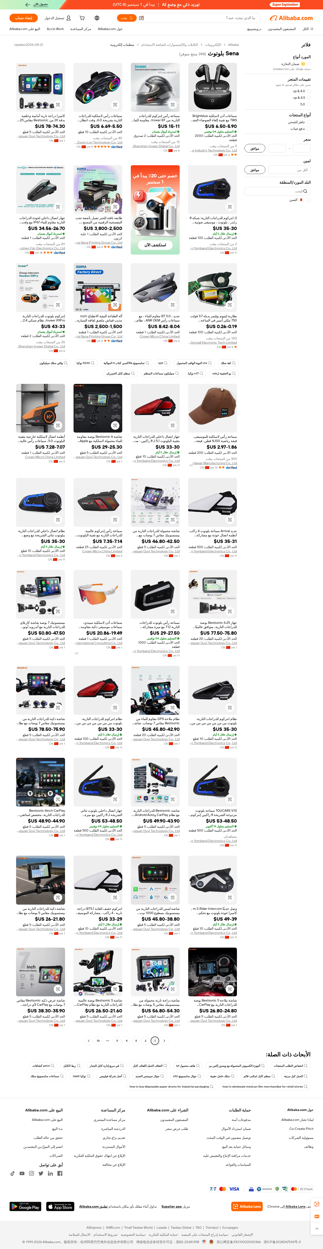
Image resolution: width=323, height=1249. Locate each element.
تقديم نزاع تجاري (114, 1138)
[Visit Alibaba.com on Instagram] (31, 1173)
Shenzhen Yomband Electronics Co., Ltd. (212, 248)
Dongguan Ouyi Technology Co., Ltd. (40, 136)
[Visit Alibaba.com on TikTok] (12, 1173)
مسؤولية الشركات (301, 1138)
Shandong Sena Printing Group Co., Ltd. (98, 242)
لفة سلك (226, 363)
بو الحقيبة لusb (221, 373)
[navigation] (277, 543)
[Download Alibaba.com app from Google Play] (25, 1206)
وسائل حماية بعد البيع (236, 1147)
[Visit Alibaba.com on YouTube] (22, 1173)
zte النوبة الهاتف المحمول (192, 363)
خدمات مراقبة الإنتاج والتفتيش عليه (227, 1156)
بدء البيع (57, 1129)
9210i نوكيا (83, 363)
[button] (141, 18)
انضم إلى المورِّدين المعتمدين (43, 1147)
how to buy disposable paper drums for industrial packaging (169, 1086)
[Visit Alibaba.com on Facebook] (60, 1173)
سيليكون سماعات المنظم (159, 373)
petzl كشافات (41, 1065)
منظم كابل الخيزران (118, 373)
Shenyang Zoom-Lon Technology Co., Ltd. (98, 142)
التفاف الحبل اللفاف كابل (147, 1065)
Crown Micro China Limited (160, 336)
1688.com (113, 1227)
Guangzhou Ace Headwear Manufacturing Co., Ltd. (212, 463)
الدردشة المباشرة (113, 1129)
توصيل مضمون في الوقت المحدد (228, 1138)
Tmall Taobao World (138, 1227)
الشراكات (56, 1156)
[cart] (81, 19)
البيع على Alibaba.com (47, 1120)
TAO (198, 1227)
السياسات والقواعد (238, 1165)
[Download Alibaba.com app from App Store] (60, 1206)
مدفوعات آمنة (241, 1120)
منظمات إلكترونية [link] (122, 45)
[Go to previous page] (164, 1040)
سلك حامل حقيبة (220, 1076)
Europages (230, 1227)
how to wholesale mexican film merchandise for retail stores (263, 1086)
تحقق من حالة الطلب (48, 1138)
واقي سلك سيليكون (51, 363)
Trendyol (211, 1227)
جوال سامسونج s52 (184, 1076)
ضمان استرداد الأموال (236, 1129)
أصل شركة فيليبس (111, 1076)
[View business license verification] (204, 1242)
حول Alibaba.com (300, 1110)
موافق (254, 148)
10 (98, 1040)
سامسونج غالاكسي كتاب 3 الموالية (124, 363)
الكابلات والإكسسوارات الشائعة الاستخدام (169, 45)
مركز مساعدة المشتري (109, 1120)
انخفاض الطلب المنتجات (288, 1065)
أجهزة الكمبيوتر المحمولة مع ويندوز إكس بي (234, 1065)
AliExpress (94, 1227)
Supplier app (172, 1206)
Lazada (162, 1227)
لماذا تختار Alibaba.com (297, 1120)
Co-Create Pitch (301, 1129)
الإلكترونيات (213, 45)
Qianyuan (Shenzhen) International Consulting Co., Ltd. (98, 643)
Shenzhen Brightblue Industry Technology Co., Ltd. (212, 150)
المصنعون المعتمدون (174, 1120)
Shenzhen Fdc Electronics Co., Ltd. (40, 248)
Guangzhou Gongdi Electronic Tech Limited (212, 342)
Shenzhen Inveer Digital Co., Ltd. (156, 146)
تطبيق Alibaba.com (93, 1206)
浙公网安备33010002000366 (239, 1242)
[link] (317, 1204)
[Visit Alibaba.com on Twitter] (41, 1173)
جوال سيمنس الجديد (147, 1076)
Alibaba (233, 45)
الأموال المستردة (113, 1147)
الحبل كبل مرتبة (293, 1076)
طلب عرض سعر (177, 1129)
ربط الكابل (69, 1065)
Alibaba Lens (296, 1206)
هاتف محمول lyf (185, 1065)
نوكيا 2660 (79, 1076)
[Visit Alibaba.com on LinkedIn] (50, 1173)
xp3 (160, 363)
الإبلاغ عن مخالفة (113, 1165)
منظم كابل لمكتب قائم (257, 1076)
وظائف (309, 1147)
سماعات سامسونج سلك (45, 1076)
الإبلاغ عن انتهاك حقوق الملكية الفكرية (99, 1156)
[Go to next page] (88, 1040)
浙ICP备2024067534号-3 (282, 1242)
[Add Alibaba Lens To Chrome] (247, 1206)
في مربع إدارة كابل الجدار (104, 1065)
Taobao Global (181, 1227)
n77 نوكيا (193, 373)
